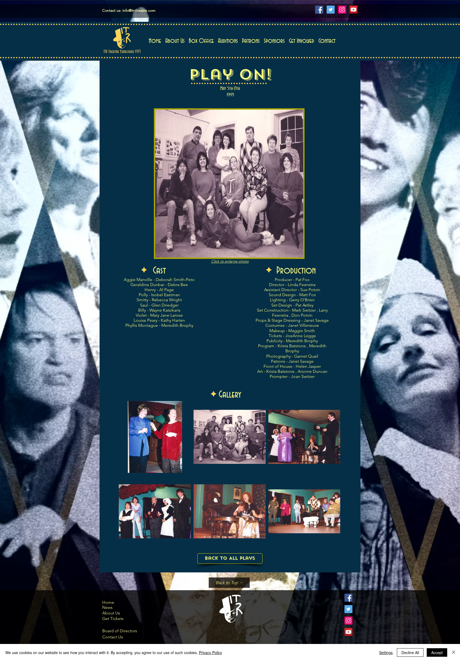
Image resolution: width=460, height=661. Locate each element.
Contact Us (112, 636)
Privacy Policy (210, 652)
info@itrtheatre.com (138, 10)
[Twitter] (331, 10)
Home (108, 602)
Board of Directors (119, 630)
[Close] (453, 652)
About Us (111, 612)
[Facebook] (319, 10)
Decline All (410, 652)
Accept (437, 652)
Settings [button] (386, 652)
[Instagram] (342, 10)
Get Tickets (113, 618)
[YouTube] (354, 10)
